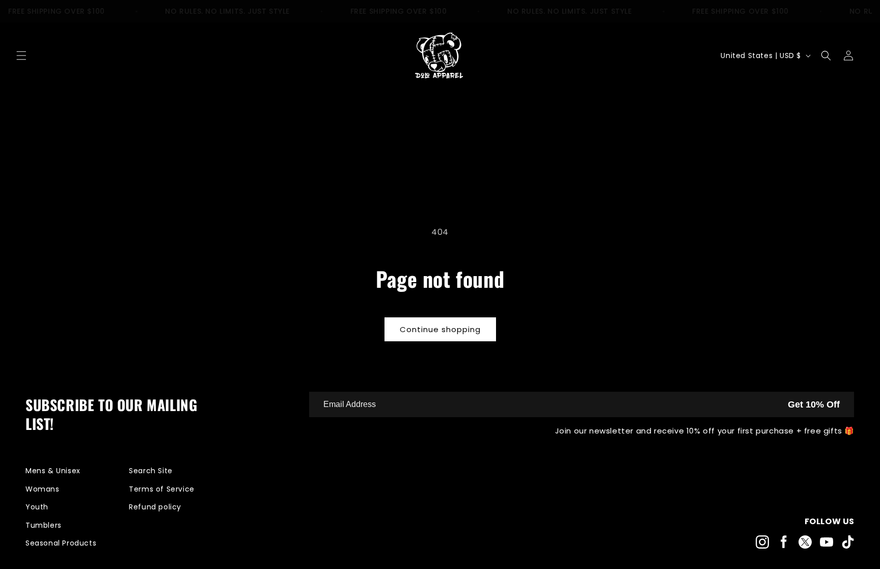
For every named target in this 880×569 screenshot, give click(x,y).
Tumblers (43, 525)
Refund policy (155, 507)
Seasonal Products (60, 543)
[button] (21, 55)
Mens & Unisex (52, 471)
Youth (36, 507)
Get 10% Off (814, 404)
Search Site (151, 471)
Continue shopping (440, 329)
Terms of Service (162, 489)
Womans (42, 489)
